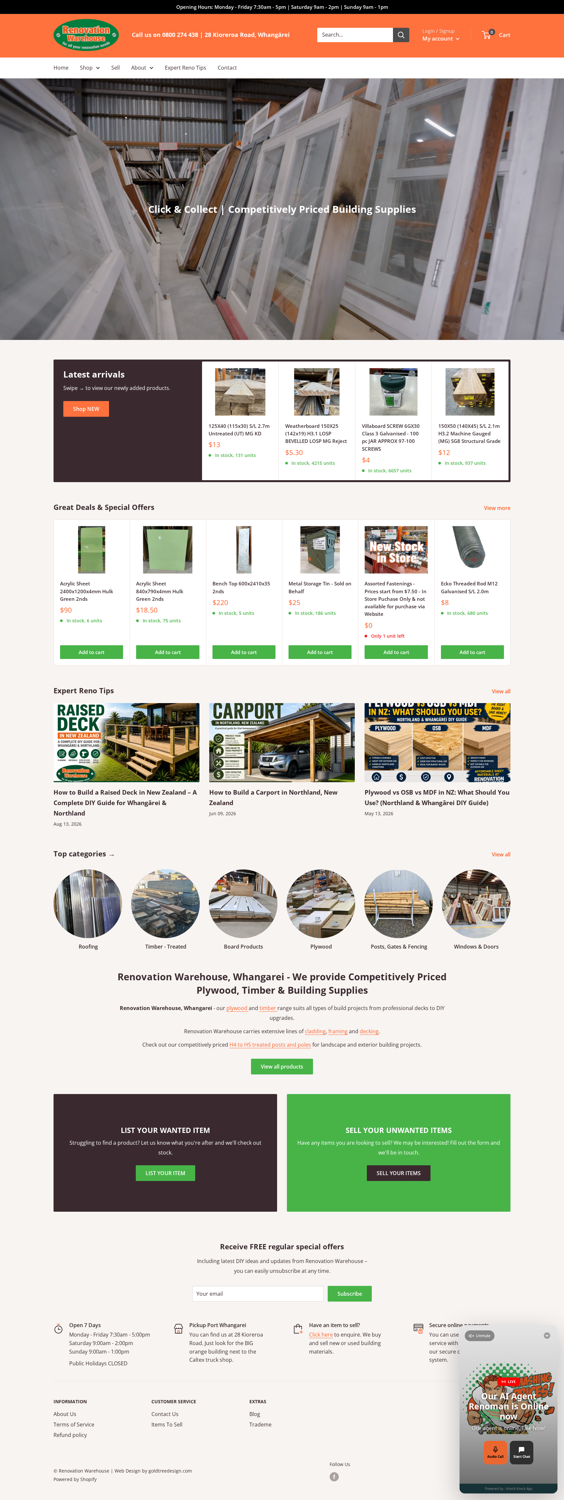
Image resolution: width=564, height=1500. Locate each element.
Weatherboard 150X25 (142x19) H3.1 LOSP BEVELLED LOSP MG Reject (316, 434)
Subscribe (349, 1293)
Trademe (260, 1424)
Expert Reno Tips (185, 67)
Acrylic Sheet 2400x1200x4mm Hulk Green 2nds (86, 591)
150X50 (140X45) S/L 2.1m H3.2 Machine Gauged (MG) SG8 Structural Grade (469, 434)
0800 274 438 (180, 35)
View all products (282, 1066)
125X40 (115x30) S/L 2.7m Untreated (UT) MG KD (239, 430)
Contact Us (165, 1414)
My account (438, 38)
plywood (238, 1008)
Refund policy (70, 1435)
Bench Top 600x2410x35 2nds (241, 587)
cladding (315, 1031)
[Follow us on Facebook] (334, 1476)
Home (61, 67)
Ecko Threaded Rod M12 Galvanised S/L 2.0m (469, 587)
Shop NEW (86, 409)
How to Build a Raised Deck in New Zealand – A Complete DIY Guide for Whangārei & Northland (125, 803)
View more (498, 508)
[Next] (508, 421)
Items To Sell (166, 1424)
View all (502, 691)
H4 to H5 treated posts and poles (270, 1044)
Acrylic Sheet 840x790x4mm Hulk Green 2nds (159, 591)
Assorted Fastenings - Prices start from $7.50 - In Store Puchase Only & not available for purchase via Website (396, 598)
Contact (227, 67)
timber (268, 1008)
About (138, 67)
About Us (65, 1414)
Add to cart (91, 652)
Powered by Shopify (75, 1479)
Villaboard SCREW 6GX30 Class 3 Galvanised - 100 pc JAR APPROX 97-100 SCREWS (391, 437)
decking (369, 1031)
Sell (115, 67)
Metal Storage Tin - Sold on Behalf (320, 587)
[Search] (401, 35)
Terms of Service (74, 1424)
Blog (254, 1414)
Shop (86, 67)
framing (338, 1031)
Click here (321, 1334)
